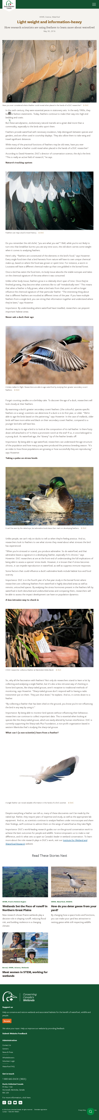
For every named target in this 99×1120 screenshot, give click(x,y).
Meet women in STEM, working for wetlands (25, 974)
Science (48, 17)
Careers (5, 1048)
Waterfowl (56, 17)
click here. (26, 1097)
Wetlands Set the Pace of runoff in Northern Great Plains (24, 908)
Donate (7, 1021)
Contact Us (6, 1045)
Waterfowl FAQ (8, 1066)
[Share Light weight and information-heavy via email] (9, 127)
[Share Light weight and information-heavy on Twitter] (9, 120)
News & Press (7, 1052)
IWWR (41, 17)
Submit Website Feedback (14, 1033)
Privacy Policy (82, 1110)
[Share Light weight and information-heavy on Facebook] (9, 113)
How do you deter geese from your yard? (74, 908)
